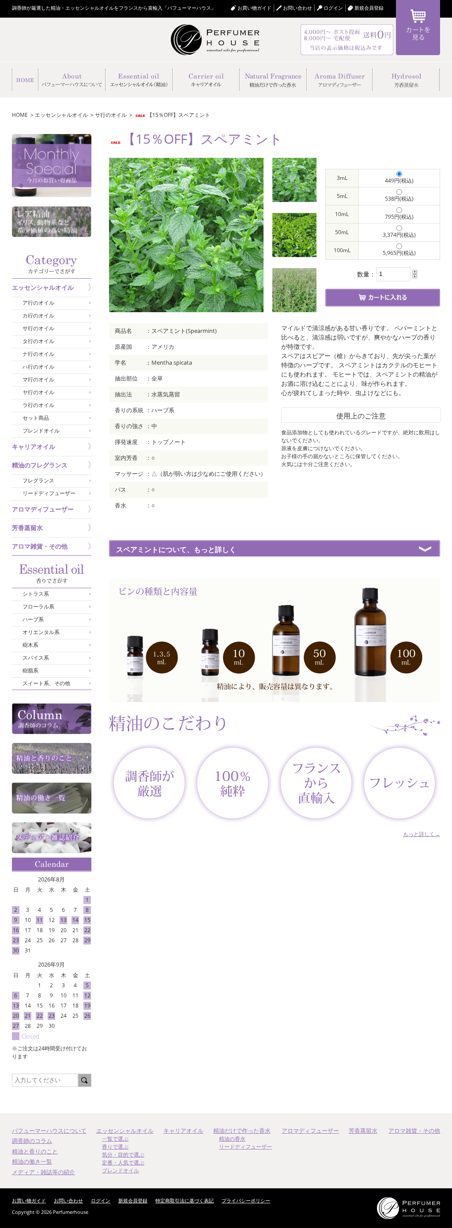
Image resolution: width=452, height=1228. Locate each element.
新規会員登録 (369, 7)
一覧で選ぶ (115, 1138)
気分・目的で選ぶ (123, 1154)
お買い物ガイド (254, 7)
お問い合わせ (297, 7)
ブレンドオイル (120, 1170)
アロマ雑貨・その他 (414, 1131)
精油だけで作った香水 (242, 1131)
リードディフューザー (245, 1146)
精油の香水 (232, 1138)
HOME (20, 115)
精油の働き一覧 (32, 1161)
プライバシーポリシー (246, 1200)
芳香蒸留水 (363, 1131)
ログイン (100, 1200)
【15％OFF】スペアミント (178, 115)
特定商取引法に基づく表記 (184, 1200)
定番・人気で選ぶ (123, 1162)
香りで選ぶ (115, 1146)
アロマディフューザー (310, 1131)
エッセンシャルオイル (61, 115)
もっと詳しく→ (421, 834)
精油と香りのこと (35, 1151)
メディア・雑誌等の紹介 (43, 1172)
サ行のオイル (111, 115)
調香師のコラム (32, 1141)
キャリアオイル (183, 1131)
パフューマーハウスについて (49, 1131)
